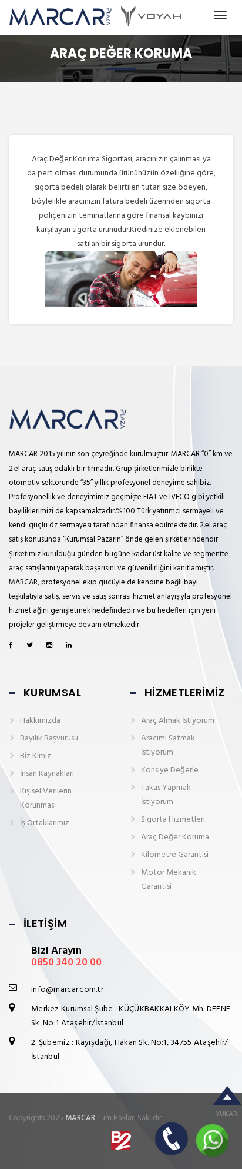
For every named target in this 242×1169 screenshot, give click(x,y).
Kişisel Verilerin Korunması (46, 798)
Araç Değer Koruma (175, 837)
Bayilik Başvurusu (49, 738)
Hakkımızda (40, 721)
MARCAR (80, 1118)
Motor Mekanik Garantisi (168, 880)
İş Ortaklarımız (44, 823)
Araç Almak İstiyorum (177, 721)
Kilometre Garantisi (175, 855)
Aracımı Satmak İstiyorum (168, 745)
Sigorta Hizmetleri (173, 819)
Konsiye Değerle (170, 770)
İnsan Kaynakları (47, 774)
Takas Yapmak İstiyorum (166, 795)
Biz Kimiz (35, 756)
